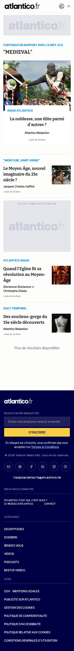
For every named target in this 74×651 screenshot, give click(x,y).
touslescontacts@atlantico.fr (37, 477)
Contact (50, 503)
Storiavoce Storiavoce (17, 286)
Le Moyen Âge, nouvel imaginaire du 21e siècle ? (24, 174)
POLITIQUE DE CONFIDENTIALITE (25, 615)
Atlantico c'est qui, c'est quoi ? (25, 500)
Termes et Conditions (45, 447)
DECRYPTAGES (14, 529)
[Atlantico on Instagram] (54, 466)
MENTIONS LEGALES (26, 591)
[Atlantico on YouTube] (65, 466)
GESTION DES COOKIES (19, 607)
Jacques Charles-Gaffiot (19, 186)
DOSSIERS (10, 537)
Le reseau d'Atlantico (18, 503)
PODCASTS (11, 562)
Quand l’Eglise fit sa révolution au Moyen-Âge (24, 274)
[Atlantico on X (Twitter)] (19, 466)
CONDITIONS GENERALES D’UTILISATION (30, 640)
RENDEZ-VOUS (13, 545)
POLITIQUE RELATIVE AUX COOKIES (27, 632)
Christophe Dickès (15, 291)
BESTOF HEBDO (14, 570)
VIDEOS (9, 553)
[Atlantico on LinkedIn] (42, 466)
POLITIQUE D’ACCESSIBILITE (22, 624)
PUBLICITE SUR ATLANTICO (22, 599)
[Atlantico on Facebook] (31, 466)
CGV (7, 591)
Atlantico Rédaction (37, 132)
